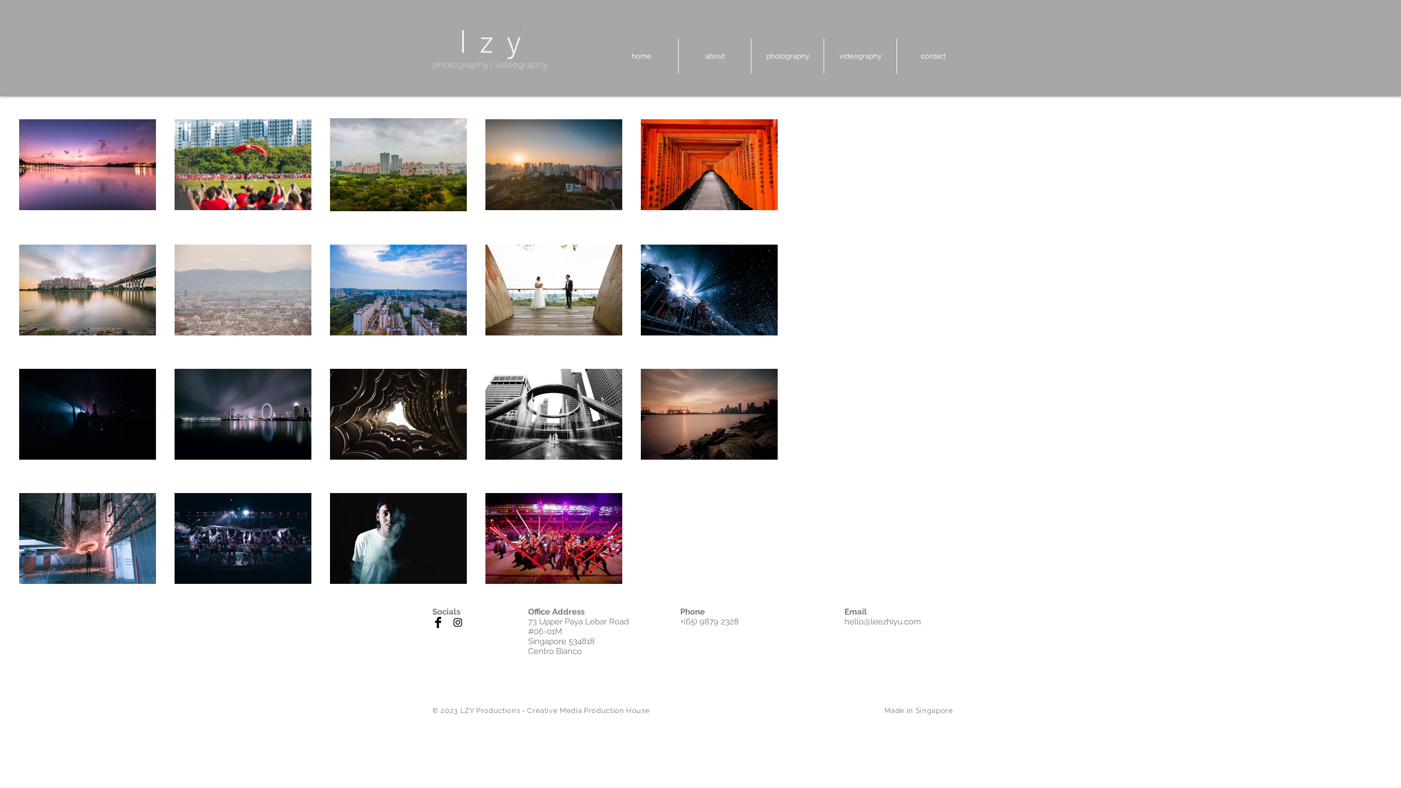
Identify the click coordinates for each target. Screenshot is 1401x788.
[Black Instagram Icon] (458, 622)
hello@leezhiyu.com (882, 622)
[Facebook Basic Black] (438, 622)
